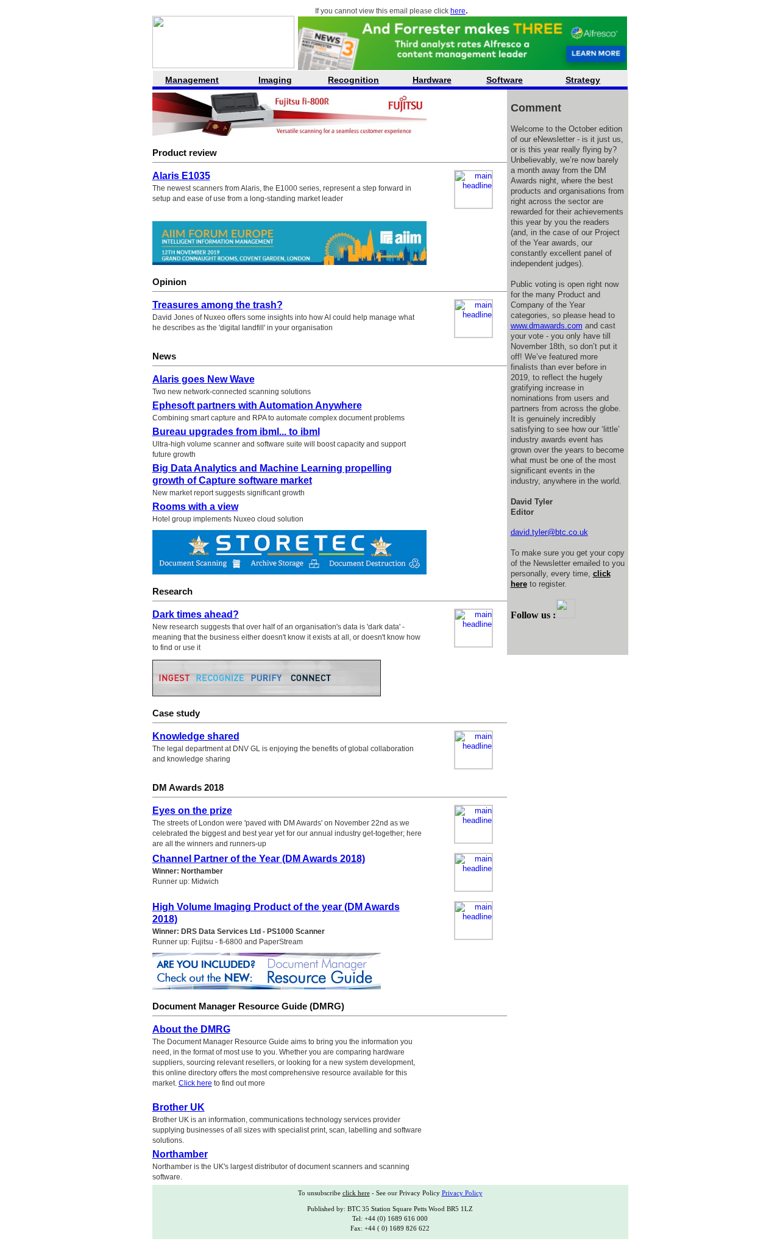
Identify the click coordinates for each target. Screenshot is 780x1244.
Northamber (180, 1154)
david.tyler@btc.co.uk (549, 532)
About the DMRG (191, 1029)
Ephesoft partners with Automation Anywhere (257, 405)
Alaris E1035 (181, 176)
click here (356, 1192)
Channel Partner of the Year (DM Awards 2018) (258, 858)
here (458, 11)
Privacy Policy (462, 1192)
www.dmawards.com (547, 325)
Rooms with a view (195, 506)
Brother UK (178, 1107)
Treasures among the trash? (217, 305)
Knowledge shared (195, 736)
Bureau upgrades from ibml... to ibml (236, 431)
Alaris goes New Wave (203, 379)
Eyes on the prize (192, 810)
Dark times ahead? (195, 614)
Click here (195, 1083)
